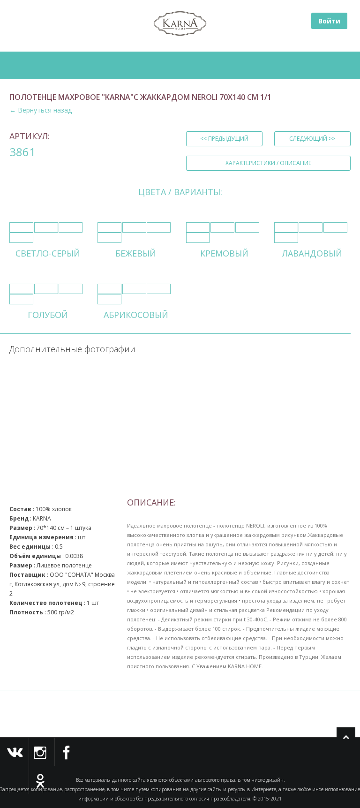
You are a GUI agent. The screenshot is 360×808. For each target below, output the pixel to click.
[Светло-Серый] (21, 227)
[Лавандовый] (286, 227)
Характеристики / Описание (268, 163)
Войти (329, 20)
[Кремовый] (198, 227)
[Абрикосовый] (109, 289)
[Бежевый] (109, 227)
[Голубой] (21, 289)
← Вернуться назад (40, 110)
